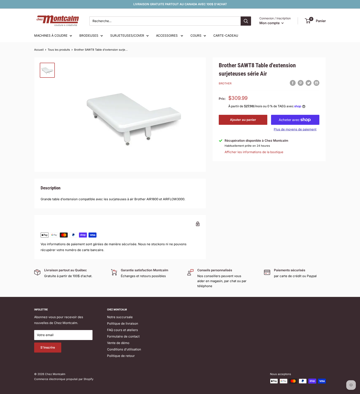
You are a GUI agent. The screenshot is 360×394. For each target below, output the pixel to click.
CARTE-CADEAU (225, 36)
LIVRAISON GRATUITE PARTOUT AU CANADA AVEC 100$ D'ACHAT (180, 4)
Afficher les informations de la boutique (254, 152)
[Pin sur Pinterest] (301, 83)
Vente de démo (118, 343)
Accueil (39, 49)
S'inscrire (47, 347)
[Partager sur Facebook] (293, 83)
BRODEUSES (88, 36)
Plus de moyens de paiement (295, 129)
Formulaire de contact (123, 336)
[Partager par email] (316, 83)
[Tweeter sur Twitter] (308, 83)
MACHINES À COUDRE (51, 36)
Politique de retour (121, 356)
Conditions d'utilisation (124, 349)
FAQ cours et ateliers (122, 330)
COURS (195, 36)
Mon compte (269, 23)
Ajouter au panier (243, 120)
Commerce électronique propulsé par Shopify (63, 379)
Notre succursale (120, 317)
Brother (225, 83)
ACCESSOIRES (167, 36)
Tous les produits (59, 49)
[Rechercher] (246, 21)
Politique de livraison (122, 323)
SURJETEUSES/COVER (127, 36)
